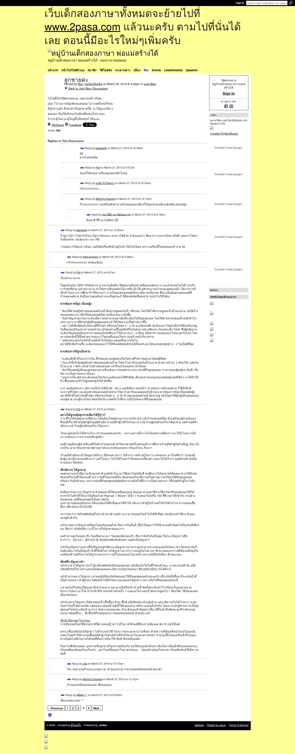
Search (291, 3)
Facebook (75, 125)
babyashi (101, 148)
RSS (50, 715)
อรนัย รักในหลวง (105, 183)
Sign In (240, 3)
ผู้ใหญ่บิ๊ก (76, 725)
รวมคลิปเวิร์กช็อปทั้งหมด (224, 133)
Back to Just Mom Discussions (88, 88)
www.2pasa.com (82, 26)
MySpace (58, 125)
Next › (97, 708)
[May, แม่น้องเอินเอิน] (55, 89)
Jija (85, 663)
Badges (199, 725)
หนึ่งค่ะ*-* (81, 694)
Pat (98, 167)
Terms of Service (239, 725)
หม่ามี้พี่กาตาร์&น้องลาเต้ (116, 214)
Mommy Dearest (105, 198)
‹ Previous (56, 708)
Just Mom (150, 84)
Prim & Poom (90, 256)
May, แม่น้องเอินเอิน (90, 84)
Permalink (82, 148)
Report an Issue (216, 725)
